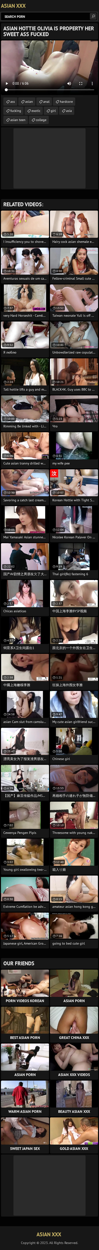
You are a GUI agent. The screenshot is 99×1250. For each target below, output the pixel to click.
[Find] (93, 16)
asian (29, 101)
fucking (15, 111)
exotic (35, 111)
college (41, 120)
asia (69, 111)
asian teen (17, 120)
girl (53, 111)
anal (46, 101)
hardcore (66, 101)
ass (12, 101)
